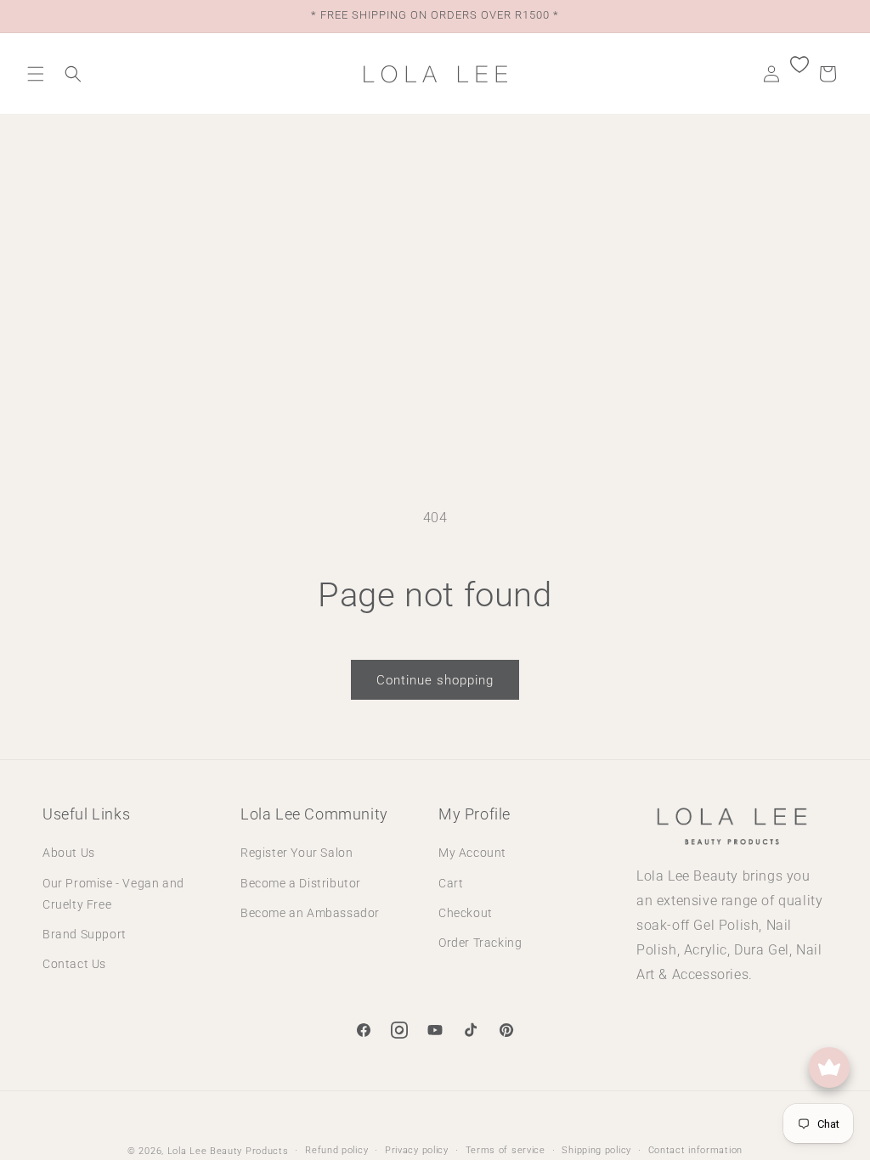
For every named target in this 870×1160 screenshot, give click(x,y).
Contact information (695, 1150)
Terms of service (505, 1150)
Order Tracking (480, 942)
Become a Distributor (300, 883)
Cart (450, 883)
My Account (472, 852)
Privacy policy (417, 1150)
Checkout (465, 913)
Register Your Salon (296, 852)
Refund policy (336, 1150)
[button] (35, 74)
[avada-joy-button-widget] (829, 1067)
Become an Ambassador (310, 913)
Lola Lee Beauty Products (228, 1151)
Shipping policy (596, 1150)
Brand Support (84, 934)
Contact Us (74, 964)
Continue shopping (435, 680)
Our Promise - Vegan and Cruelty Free (113, 893)
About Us (68, 852)
